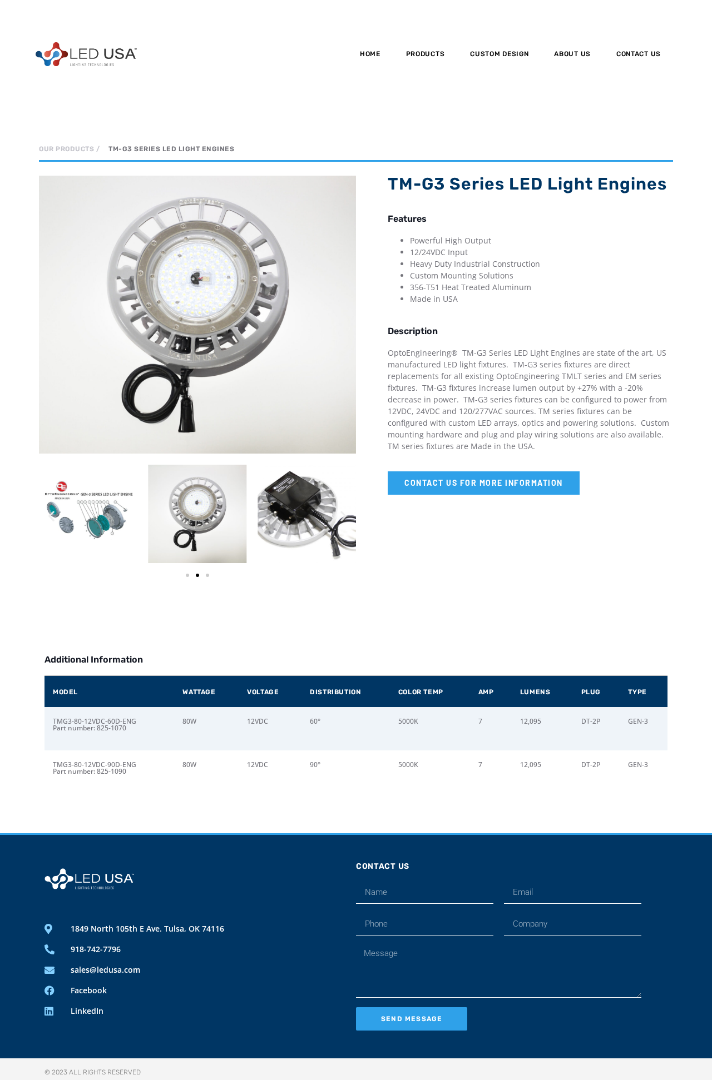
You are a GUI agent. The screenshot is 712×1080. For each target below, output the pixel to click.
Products (425, 54)
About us (572, 54)
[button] (51, 515)
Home (370, 54)
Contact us (638, 54)
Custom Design (499, 54)
